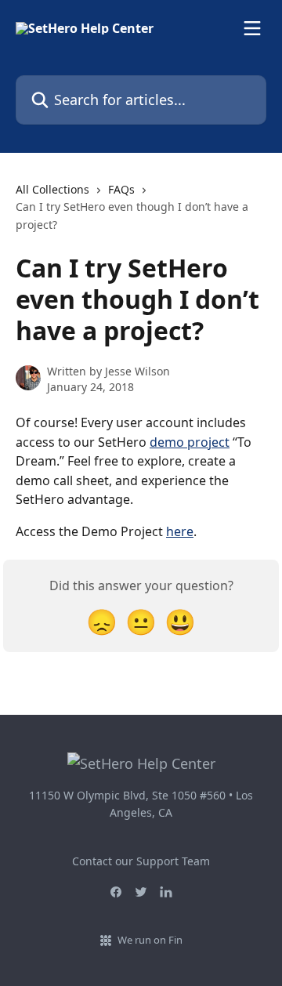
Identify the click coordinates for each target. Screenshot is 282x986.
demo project (190, 442)
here (179, 531)
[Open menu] (252, 28)
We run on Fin (150, 940)
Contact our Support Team (141, 861)
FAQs (121, 189)
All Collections (52, 189)
